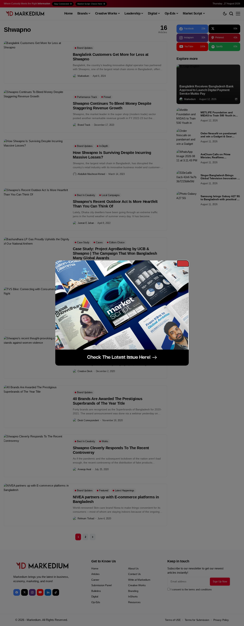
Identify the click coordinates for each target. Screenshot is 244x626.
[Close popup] (183, 263)
